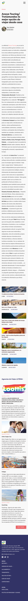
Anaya (4, 9)
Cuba (3, 296)
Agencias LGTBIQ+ (6, 396)
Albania (4, 367)
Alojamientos (6, 569)
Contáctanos (5, 581)
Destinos (5, 324)
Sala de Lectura (6, 575)
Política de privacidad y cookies (11, 592)
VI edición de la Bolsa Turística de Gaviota (13, 294)
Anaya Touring (12, 45)
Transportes (5, 572)
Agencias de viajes (7, 566)
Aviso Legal (5, 589)
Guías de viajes (6, 578)
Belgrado (5, 354)
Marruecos (5, 309)
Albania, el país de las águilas (10, 365)
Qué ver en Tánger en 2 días (9, 307)
